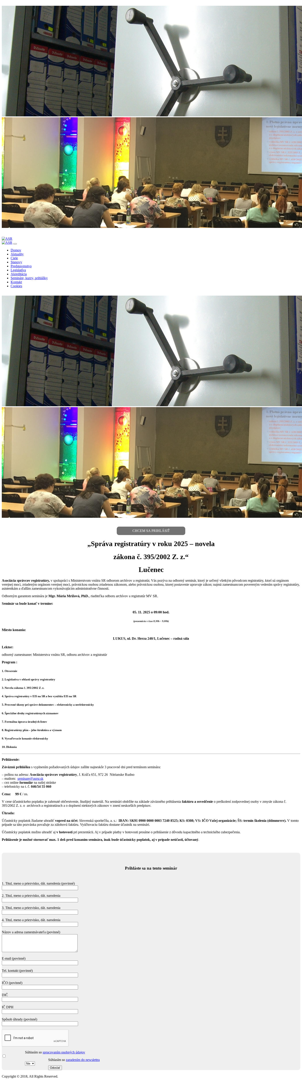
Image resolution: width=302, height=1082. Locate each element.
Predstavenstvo (21, 266)
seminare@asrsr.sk (30, 778)
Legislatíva (18, 270)
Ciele (14, 258)
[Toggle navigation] (15, 244)
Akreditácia (19, 274)
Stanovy (16, 262)
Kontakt (16, 282)
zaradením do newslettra (83, 1060)
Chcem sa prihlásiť (151, 531)
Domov (16, 250)
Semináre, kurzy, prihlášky (29, 278)
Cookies (16, 286)
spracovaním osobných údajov (64, 1052)
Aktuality (17, 254)
